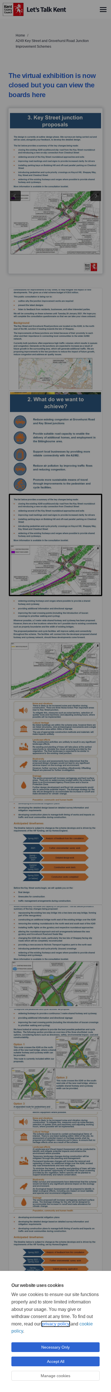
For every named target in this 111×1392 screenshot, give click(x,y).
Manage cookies (55, 1375)
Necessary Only (55, 1347)
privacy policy (55, 1323)
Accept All (55, 1361)
